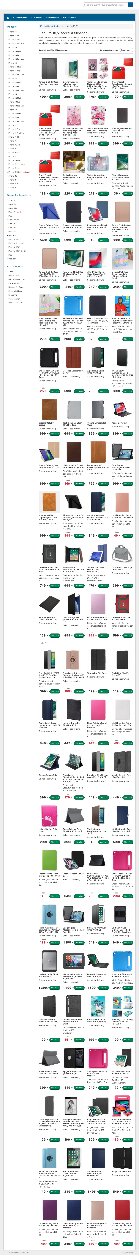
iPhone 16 (12, 47)
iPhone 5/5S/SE (19, 172)
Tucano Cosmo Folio (48, 775)
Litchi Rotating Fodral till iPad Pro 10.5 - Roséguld (97, 1225)
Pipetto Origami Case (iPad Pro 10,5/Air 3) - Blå (49, 227)
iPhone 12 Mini (14, 113)
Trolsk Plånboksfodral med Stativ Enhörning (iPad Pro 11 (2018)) (97, 130)
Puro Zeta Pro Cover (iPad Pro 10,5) (96, 929)
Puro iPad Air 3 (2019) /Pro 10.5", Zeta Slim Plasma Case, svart (49, 675)
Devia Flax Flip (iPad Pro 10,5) (121, 674)
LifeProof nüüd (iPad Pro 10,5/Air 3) (48, 975)
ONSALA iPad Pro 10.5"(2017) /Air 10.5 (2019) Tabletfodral (97, 320)
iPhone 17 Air (13, 36)
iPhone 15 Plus (14, 67)
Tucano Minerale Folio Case (97, 424)
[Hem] (7, 17)
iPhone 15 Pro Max (16, 74)
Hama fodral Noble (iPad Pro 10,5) (71, 724)
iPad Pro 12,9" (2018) (17, 251)
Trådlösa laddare (15, 303)
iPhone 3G (12, 187)
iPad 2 (11, 216)
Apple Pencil (13, 204)
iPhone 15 (12, 63)
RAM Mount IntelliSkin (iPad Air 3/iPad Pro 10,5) (73, 274)
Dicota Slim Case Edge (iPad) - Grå (122, 568)
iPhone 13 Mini (14, 98)
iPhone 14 (12, 78)
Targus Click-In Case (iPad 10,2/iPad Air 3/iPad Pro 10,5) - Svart (49, 274)
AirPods (11, 200)
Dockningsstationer (16, 279)
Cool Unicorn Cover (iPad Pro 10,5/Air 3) (96, 1020)
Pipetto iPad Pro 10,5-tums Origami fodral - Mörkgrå (73, 517)
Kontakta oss (69, 17)
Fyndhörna (36, 17)
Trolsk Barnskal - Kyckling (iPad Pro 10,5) (71, 177)
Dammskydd (13, 275)
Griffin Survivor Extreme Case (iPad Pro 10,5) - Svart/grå (121, 930)
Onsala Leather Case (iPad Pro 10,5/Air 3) (72, 226)
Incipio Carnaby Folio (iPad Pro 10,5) (121, 776)
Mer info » (55, 97)
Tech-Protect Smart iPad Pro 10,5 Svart (121, 1072)
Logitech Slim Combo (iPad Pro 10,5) (97, 975)
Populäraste (126, 50)
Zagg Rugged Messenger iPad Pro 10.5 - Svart (121, 467)
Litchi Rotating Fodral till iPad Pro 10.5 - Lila (49, 1224)
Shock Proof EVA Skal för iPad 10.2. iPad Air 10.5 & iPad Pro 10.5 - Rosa (122, 876)
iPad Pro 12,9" (14, 247)
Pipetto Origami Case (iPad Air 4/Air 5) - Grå (49, 466)
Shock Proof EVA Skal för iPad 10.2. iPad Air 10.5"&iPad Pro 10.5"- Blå (73, 321)
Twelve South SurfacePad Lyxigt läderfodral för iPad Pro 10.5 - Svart (122, 374)
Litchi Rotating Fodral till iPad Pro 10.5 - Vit (121, 724)
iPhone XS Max (14, 145)
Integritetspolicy (127, 1252)
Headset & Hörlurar (16, 287)
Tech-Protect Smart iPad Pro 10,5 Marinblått (96, 569)
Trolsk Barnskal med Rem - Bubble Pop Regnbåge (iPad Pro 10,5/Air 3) (48, 321)
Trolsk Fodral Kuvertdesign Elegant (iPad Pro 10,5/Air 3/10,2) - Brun (122, 85)
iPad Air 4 (12, 231)
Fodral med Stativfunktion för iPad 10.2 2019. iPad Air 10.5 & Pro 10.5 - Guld (73, 778)
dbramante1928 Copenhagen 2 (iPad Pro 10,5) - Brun (48, 517)
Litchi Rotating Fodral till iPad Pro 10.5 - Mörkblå (73, 1225)
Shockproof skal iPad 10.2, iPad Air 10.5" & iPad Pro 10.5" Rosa (121, 1121)
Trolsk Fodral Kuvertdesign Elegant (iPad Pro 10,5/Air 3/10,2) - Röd (49, 178)
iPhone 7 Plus (14, 160)
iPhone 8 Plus (14, 152)
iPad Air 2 (12, 228)
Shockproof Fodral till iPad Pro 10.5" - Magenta (97, 1073)
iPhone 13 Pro (14, 102)
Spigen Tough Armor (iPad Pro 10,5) (72, 1072)
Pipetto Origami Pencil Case (73, 874)
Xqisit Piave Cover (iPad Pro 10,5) (95, 372)
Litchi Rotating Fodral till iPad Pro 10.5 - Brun (73, 466)
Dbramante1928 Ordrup (46, 424)
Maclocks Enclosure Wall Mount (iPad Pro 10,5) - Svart (72, 976)
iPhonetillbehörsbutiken (26, 4)
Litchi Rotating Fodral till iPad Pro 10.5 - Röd (122, 1224)
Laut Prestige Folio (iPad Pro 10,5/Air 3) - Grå (73, 619)
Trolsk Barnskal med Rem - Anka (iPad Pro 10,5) (97, 177)
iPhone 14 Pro (14, 86)
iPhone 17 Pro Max (16, 43)
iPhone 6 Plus (14, 168)
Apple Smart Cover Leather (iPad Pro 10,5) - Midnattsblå (97, 517)
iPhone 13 (12, 94)
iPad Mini (12, 235)
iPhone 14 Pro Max (16, 90)
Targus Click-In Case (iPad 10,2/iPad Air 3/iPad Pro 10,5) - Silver (121, 228)
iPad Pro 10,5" (14, 239)
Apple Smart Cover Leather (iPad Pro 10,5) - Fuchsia (49, 725)
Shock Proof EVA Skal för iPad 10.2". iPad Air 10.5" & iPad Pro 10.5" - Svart (49, 374)
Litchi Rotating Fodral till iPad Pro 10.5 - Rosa (97, 618)
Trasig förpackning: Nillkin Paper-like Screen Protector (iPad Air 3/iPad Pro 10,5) (73, 1122)
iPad (14, 212)
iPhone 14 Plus (14, 82)
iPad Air (11, 224)
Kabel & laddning (15, 291)
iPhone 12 (12, 110)
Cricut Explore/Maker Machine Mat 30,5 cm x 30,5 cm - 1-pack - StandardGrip (49, 1122)
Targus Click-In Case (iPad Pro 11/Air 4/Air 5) (48, 84)
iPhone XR (12, 141)
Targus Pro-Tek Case (97, 673)
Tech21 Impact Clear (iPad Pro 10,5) (72, 424)
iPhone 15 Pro (14, 71)
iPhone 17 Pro (14, 39)
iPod (10, 255)
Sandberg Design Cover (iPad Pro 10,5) (48, 618)
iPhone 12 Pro (14, 117)
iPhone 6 (16, 164)
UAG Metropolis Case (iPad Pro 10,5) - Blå (122, 830)
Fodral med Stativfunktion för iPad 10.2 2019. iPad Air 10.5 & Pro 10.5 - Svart (98, 876)
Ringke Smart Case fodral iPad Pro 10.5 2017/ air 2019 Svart (96, 1121)
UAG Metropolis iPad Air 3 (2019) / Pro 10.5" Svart (49, 569)
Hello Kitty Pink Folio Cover (48, 830)
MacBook (12, 259)
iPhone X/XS (13, 137)
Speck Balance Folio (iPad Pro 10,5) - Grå (72, 830)
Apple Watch (13, 208)
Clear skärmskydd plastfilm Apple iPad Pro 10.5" (121, 177)
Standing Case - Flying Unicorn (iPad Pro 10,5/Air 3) (122, 1021)
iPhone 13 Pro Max (16, 106)
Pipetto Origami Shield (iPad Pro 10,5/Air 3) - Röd (97, 227)
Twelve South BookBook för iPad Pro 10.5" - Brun (73, 569)
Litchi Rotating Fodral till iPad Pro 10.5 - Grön (49, 874)
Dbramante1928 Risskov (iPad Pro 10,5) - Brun (98, 467)
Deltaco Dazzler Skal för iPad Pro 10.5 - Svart (72, 1021)
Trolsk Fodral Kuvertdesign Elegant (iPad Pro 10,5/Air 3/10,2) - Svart (49, 131)
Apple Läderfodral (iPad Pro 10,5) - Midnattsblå (95, 1173)
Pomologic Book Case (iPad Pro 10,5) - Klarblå (122, 130)
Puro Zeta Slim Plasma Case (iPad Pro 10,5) (97, 776)
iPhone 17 (12, 32)
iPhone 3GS (13, 184)
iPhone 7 (12, 156)
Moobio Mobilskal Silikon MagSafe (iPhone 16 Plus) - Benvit (120, 275)
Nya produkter (20, 17)
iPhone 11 (12, 125)
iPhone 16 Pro (14, 55)
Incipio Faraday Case (121, 1171)
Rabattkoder (52, 17)
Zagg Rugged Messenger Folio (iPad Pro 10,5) (73, 930)
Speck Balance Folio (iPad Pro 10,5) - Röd (48, 1072)
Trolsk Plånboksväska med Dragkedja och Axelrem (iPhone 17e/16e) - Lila (73, 131)
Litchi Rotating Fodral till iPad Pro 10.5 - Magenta (97, 725)
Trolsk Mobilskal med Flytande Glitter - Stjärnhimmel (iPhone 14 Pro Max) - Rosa (97, 85)
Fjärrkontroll (13, 283)
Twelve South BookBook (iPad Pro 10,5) (96, 831)
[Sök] (130, 4)
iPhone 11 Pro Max (16, 133)
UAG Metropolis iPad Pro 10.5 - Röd (121, 618)
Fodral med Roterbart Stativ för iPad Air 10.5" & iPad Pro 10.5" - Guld (73, 675)
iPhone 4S (12, 176)
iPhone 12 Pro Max (16, 121)
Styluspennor (14, 299)
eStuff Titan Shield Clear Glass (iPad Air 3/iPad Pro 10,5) (96, 274)
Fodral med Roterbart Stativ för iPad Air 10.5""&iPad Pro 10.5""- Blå (49, 1174)
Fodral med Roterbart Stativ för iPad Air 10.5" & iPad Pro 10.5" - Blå (49, 930)
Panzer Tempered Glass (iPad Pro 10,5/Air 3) (71, 1173)
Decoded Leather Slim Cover (73, 372)
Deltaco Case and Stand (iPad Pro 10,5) (48, 1020)
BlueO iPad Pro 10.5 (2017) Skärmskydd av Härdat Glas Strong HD (122, 320)
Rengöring (12, 295)
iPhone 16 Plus (14, 51)
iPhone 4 (12, 180)
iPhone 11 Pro (14, 129)
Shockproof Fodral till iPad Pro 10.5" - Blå (122, 975)
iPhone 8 (12, 149)
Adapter (11, 271)
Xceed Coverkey (119, 423)
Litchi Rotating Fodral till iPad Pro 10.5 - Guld (122, 516)
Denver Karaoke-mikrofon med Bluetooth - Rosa (71, 84)
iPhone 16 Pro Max (16, 59)
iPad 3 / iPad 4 (14, 220)
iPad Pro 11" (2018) (16, 243)
